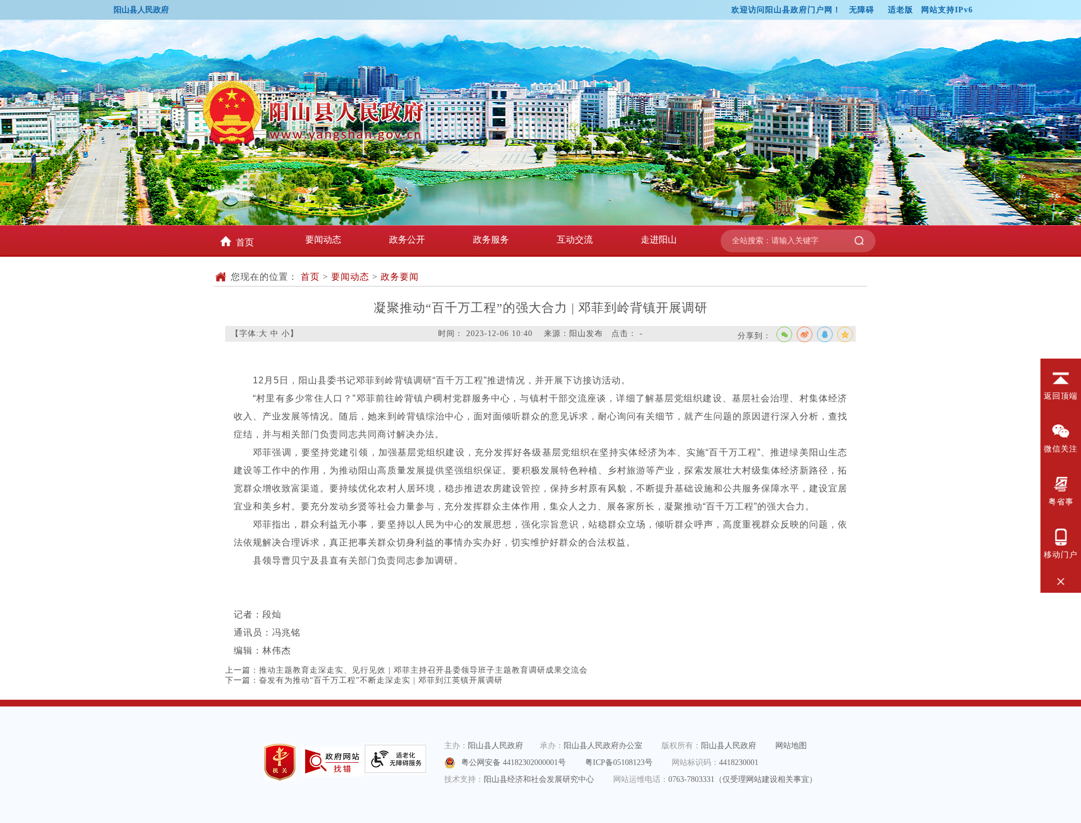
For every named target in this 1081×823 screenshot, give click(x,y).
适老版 (900, 10)
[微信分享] (784, 334)
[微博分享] (804, 334)
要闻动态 (323, 239)
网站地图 (791, 745)
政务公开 (407, 239)
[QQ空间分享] (845, 334)
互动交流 (575, 239)
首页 (245, 242)
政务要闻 (400, 276)
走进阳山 (659, 239)
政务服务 (491, 239)
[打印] (844, 355)
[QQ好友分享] (825, 334)
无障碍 (861, 10)
